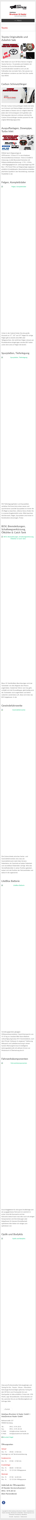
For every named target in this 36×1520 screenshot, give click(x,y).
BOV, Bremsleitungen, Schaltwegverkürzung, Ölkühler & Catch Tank (13, 529)
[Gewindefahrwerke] (18, 710)
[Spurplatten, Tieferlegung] (18, 357)
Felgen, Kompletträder (13, 182)
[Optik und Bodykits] (18, 1238)
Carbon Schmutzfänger (14, 84)
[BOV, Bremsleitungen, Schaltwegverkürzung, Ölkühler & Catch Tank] (18, 537)
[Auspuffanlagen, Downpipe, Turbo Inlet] (18, 135)
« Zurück (7, 1409)
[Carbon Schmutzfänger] (18, 88)
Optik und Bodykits (12, 1234)
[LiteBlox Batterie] (18, 885)
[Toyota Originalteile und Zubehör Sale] (18, 44)
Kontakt (11, 1516)
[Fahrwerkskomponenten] (18, 1063)
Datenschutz (24, 1516)
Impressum (17, 1516)
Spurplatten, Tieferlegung (15, 353)
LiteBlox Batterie (10, 881)
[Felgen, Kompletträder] (18, 186)
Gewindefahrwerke (11, 705)
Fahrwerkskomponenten (14, 1059)
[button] (3, 1502)
